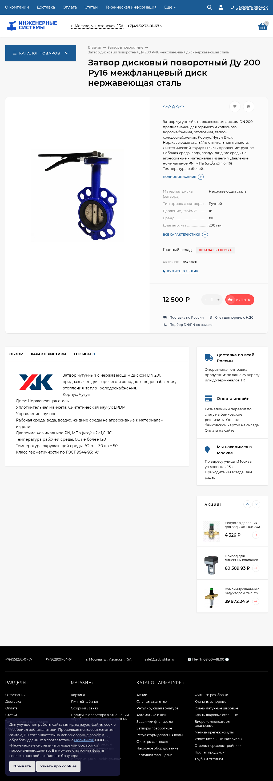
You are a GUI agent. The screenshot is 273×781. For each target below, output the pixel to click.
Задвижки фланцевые (154, 722)
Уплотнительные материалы (218, 739)
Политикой (84, 740)
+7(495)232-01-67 (143, 26)
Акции (141, 695)
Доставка (46, 7)
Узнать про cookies (58, 766)
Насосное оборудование (157, 748)
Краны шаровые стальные (216, 715)
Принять (22, 766)
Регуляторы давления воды (159, 735)
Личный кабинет (84, 702)
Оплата (70, 7)
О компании (17, 7)
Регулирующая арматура (157, 708)
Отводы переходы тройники (218, 746)
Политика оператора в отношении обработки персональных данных (100, 717)
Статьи (91, 7)
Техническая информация (131, 7)
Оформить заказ (84, 708)
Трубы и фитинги (209, 759)
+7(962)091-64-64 (59, 659)
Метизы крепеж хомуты (214, 732)
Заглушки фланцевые (154, 755)
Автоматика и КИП (151, 715)
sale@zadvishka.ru (159, 659)
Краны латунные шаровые (216, 708)
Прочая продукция (210, 752)
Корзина (78, 695)
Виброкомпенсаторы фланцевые (212, 724)
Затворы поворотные (125, 47)
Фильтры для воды (152, 742)
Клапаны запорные (210, 702)
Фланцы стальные (151, 702)
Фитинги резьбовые (211, 695)
